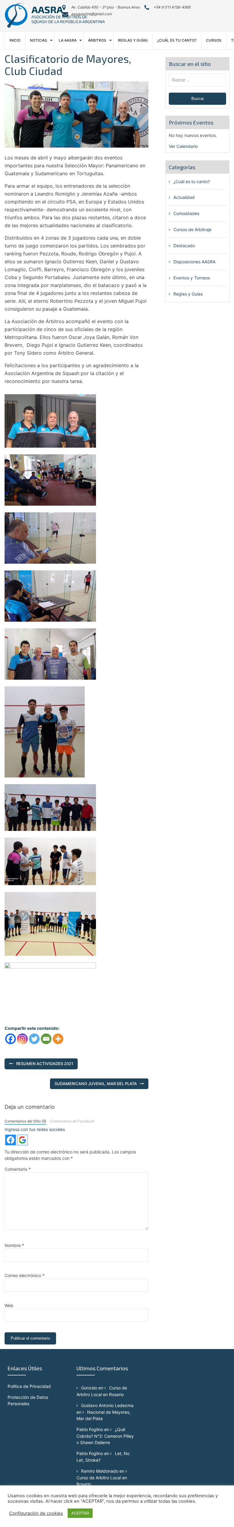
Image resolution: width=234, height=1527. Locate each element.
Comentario (18, 1169)
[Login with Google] (22, 1140)
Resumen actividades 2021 (44, 1063)
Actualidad (184, 197)
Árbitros (97, 40)
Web (9, 1305)
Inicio (14, 40)
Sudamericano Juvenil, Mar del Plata (96, 1083)
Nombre (14, 1245)
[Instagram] (22, 1038)
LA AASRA (67, 40)
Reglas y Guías (133, 40)
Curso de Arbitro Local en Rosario (101, 1481)
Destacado (184, 245)
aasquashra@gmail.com (91, 14)
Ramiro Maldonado (99, 1471)
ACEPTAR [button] (80, 1513)
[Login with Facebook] (10, 1140)
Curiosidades (186, 213)
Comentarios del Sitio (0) (25, 1121)
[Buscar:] (197, 79)
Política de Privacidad (29, 1386)
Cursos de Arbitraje (192, 229)
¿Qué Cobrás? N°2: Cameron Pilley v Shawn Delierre (105, 1436)
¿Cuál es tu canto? (177, 40)
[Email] (46, 1038)
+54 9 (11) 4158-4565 (172, 7)
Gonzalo (89, 1387)
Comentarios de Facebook (72, 1121)
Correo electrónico (24, 1275)
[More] (58, 1038)
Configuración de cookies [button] (36, 1513)
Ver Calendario (183, 146)
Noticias (38, 40)
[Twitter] (34, 1038)
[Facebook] (10, 1038)
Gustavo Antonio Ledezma (107, 1405)
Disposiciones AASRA (194, 261)
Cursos (214, 40)
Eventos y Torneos (191, 277)
